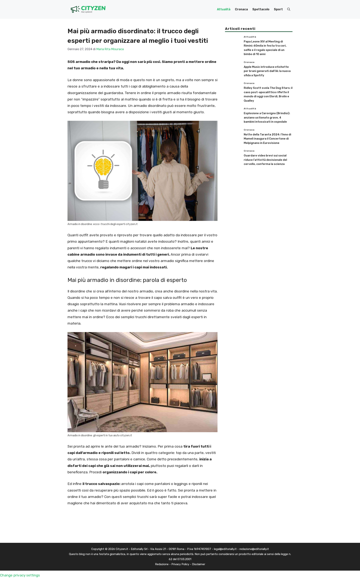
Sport (278, 9)
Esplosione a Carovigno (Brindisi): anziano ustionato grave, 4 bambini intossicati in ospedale (267, 117)
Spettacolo (260, 9)
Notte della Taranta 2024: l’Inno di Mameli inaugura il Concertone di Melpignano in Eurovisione (267, 139)
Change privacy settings (20, 575)
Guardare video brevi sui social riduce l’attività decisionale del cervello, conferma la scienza (265, 160)
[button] (288, 9)
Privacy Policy (180, 564)
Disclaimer (198, 564)
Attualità (223, 9)
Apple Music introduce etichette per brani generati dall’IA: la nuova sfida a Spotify (267, 71)
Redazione (162, 564)
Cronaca (241, 9)
